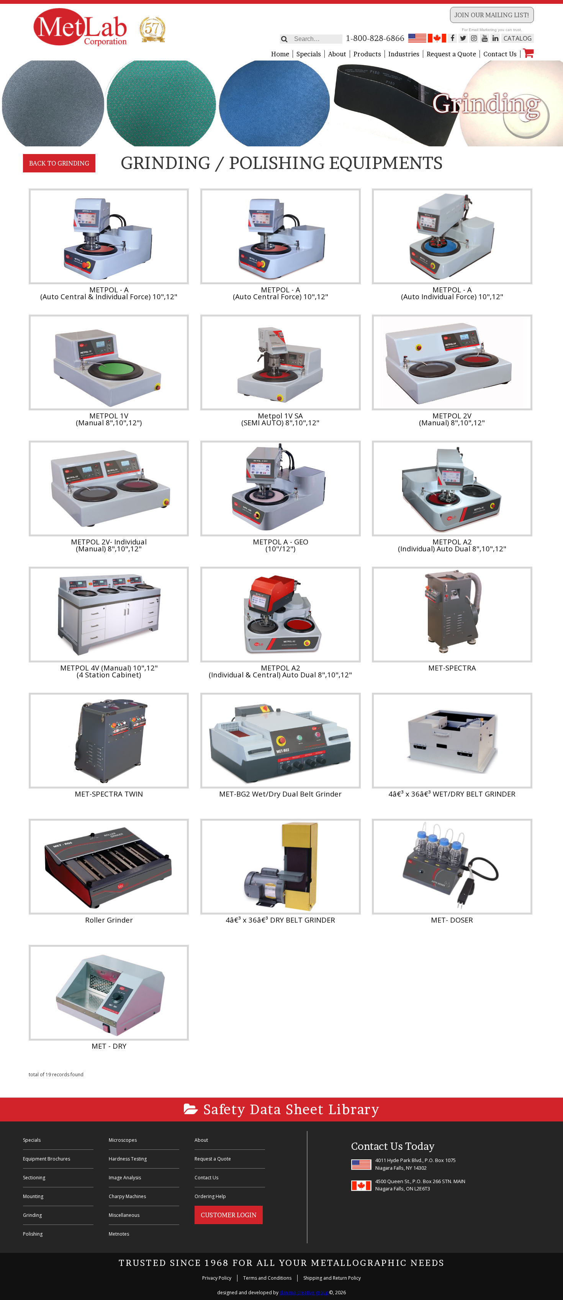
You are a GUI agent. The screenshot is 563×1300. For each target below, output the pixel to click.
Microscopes (123, 1140)
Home (280, 54)
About (337, 54)
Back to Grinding (59, 163)
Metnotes (119, 1234)
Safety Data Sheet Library (289, 1109)
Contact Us (500, 54)
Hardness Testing (128, 1159)
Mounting (33, 1196)
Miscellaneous (124, 1215)
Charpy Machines (127, 1196)
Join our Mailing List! (492, 15)
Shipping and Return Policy (332, 1278)
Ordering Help (210, 1196)
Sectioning (34, 1177)
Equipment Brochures (46, 1159)
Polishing (33, 1234)
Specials (308, 54)
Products (367, 54)
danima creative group (304, 1292)
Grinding (32, 1215)
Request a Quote (451, 54)
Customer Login (229, 1215)
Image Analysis (125, 1177)
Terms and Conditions (267, 1278)
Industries (403, 54)
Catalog (518, 38)
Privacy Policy (216, 1278)
